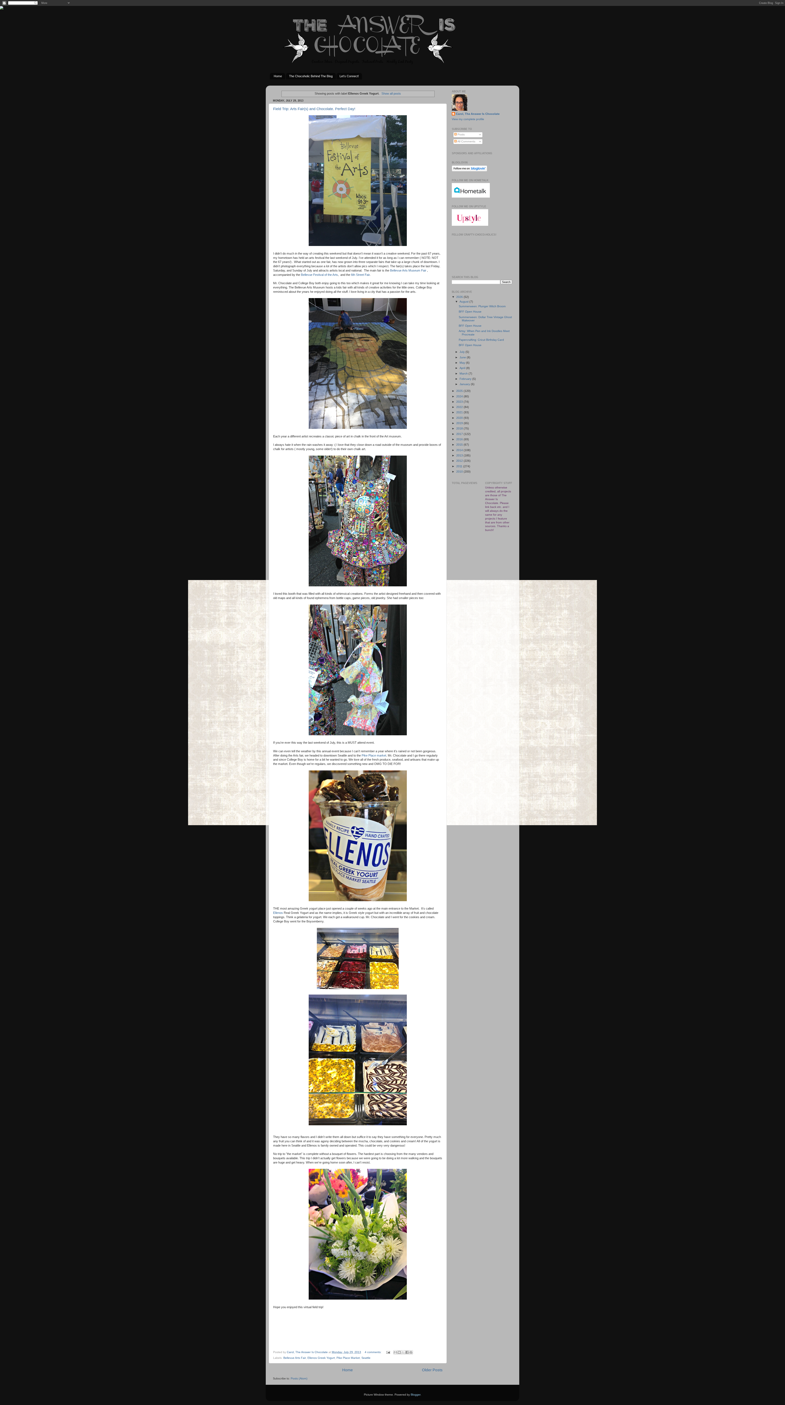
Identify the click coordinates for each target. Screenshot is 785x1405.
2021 (460, 412)
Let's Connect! (349, 76)
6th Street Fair (360, 274)
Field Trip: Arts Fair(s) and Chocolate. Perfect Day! (314, 109)
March (464, 373)
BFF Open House (470, 311)
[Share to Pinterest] (411, 1352)
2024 (460, 396)
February (466, 378)
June (463, 357)
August (464, 301)
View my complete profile (468, 119)
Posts (461, 134)
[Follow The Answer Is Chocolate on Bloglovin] (469, 170)
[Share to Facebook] (407, 1352)
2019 (460, 423)
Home (278, 76)
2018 (460, 428)
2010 (460, 471)
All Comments (466, 141)
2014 (460, 450)
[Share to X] (403, 1352)
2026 (460, 296)
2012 (460, 460)
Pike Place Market (348, 1357)
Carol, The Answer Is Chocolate (478, 113)
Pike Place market (374, 755)
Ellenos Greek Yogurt (321, 1357)
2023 (460, 401)
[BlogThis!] (399, 1352)
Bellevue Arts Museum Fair (408, 270)
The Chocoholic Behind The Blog (311, 76)
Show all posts (391, 93)
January (465, 384)
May (463, 362)
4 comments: (373, 1352)
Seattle (365, 1357)
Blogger (416, 1394)
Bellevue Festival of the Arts (319, 274)
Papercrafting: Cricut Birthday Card (481, 339)
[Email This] (395, 1352)
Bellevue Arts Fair (294, 1357)
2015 (460, 444)
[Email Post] (388, 1352)
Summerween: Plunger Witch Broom (482, 306)
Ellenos (278, 912)
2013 (460, 455)
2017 (460, 434)
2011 (459, 466)
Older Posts (432, 1370)
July (462, 351)
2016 (460, 439)
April (463, 368)
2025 (460, 390)
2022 (460, 407)
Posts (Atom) (299, 1378)
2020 (460, 417)
